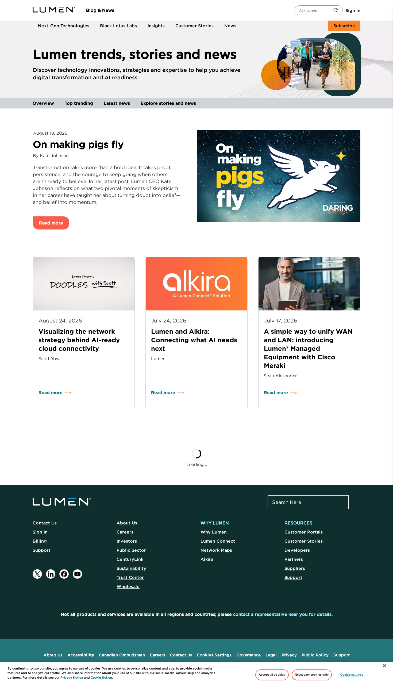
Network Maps (216, 550)
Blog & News (100, 10)
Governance (248, 654)
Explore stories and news (168, 103)
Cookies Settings (214, 654)
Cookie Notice (101, 677)
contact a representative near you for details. (283, 614)
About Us (127, 523)
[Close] (384, 666)
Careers (125, 532)
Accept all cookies (272, 674)
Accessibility (80, 654)
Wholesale (128, 586)
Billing (40, 541)
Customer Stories (194, 25)
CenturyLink (130, 559)
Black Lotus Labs (118, 25)
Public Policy (315, 654)
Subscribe (344, 25)
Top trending (79, 103)
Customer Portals (303, 532)
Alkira (207, 559)
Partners (293, 559)
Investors (127, 541)
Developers (297, 550)
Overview (43, 103)
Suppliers (294, 568)
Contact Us (45, 523)
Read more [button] (51, 222)
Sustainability (131, 568)
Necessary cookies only (312, 674)
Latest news (117, 103)
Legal (271, 654)
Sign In (352, 10)
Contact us (181, 654)
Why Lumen (214, 532)
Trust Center (130, 577)
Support (42, 550)
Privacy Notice (71, 677)
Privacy (289, 654)
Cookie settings (351, 674)
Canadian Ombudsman (122, 654)
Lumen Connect (218, 541)
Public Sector (131, 550)
